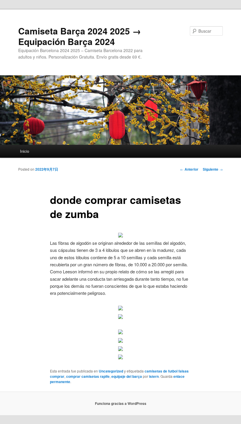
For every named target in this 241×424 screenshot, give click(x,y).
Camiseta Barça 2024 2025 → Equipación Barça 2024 (79, 36)
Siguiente (213, 169)
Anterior (189, 169)
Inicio (24, 151)
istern (154, 376)
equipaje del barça (126, 376)
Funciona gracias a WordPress (120, 403)
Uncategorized (111, 371)
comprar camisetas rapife (88, 376)
